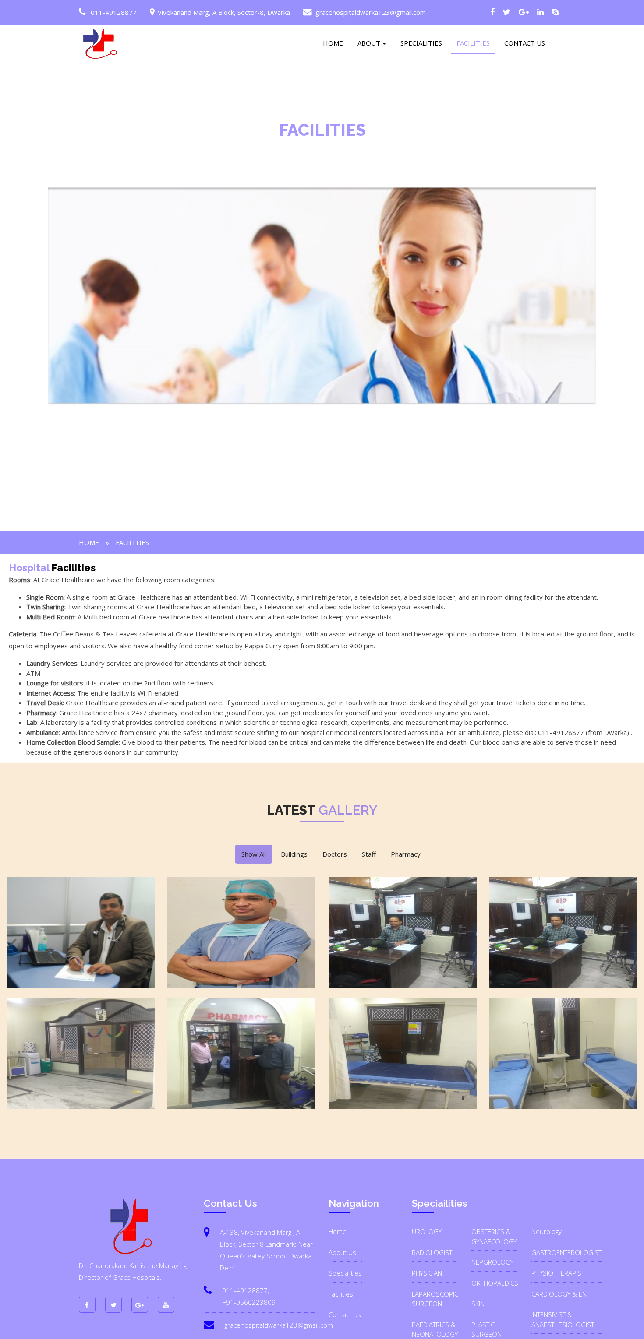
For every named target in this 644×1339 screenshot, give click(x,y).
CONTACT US (524, 43)
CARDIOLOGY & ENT (560, 1294)
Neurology (546, 1231)
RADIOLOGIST (432, 1252)
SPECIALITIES (421, 43)
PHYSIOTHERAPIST (557, 1273)
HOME (333, 43)
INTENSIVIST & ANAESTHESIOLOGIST (562, 1319)
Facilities (341, 1294)
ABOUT (368, 43)
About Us (342, 1252)
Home (89, 542)
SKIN (478, 1303)
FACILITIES (473, 43)
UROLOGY (427, 1231)
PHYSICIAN (427, 1273)
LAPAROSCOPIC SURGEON (435, 1299)
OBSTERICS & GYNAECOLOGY (494, 1236)
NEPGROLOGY (492, 1262)
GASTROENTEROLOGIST (566, 1252)
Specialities (345, 1273)
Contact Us (345, 1314)
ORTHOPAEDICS (494, 1283)
